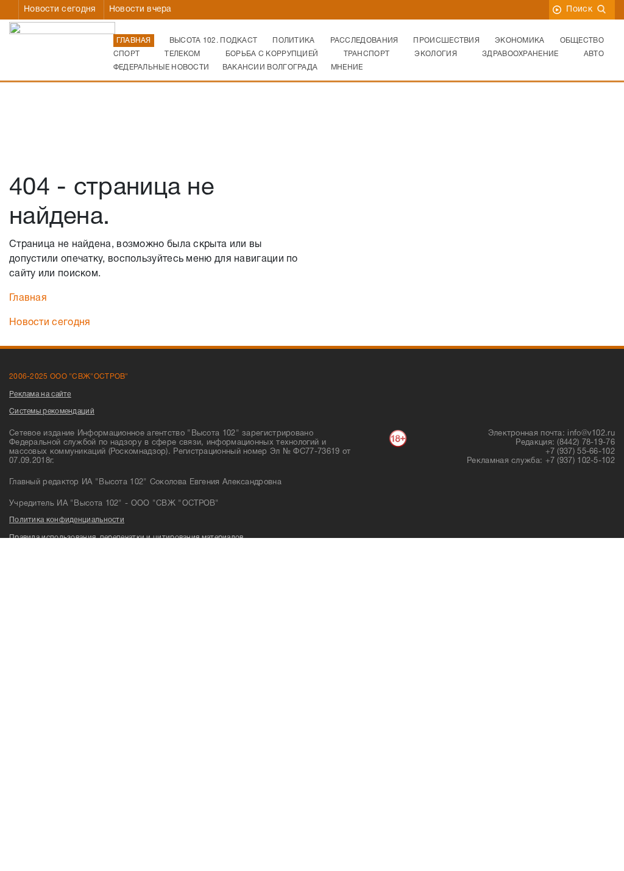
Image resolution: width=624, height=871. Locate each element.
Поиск (579, 9)
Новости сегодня (60, 9)
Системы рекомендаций (51, 411)
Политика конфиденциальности (66, 520)
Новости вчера (140, 9)
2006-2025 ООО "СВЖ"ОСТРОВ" (69, 376)
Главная (28, 298)
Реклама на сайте (40, 394)
